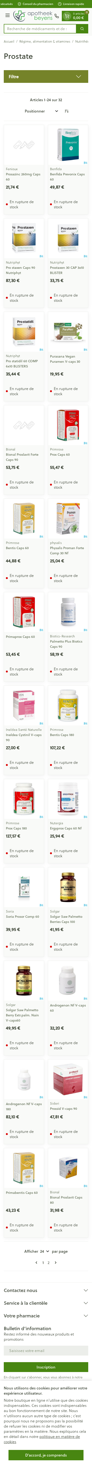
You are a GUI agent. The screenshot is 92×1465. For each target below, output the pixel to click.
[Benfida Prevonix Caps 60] (68, 145)
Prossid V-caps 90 (63, 1108)
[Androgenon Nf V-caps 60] (68, 981)
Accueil (9, 41)
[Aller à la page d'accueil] (32, 16)
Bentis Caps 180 (62, 734)
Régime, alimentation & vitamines (44, 41)
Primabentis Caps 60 (22, 1192)
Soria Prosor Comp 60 (22, 916)
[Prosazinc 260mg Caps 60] (24, 145)
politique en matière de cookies (42, 1439)
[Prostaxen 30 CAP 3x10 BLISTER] (68, 238)
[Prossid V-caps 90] (68, 1079)
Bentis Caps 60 (17, 548)
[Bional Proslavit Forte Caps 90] (24, 425)
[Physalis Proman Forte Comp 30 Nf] (68, 519)
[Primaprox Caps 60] (24, 612)
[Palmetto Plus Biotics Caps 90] (68, 612)
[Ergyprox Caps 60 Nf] (68, 799)
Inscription (46, 1367)
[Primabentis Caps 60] (24, 1168)
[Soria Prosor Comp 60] (24, 887)
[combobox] (40, 28)
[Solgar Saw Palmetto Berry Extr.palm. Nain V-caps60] (24, 981)
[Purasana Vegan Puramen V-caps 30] (68, 332)
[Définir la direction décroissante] (66, 111)
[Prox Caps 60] (68, 425)
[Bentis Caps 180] (68, 705)
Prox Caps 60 (60, 454)
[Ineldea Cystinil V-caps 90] (24, 705)
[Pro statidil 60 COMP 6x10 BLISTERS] (24, 332)
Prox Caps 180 (16, 828)
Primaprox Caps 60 (20, 636)
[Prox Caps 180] (24, 799)
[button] (46, 76)
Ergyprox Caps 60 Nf (66, 828)
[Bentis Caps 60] (24, 519)
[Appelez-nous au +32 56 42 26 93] (56, 16)
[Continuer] (54, 1262)
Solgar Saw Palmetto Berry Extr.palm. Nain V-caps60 (22, 1015)
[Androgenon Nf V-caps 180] (24, 1079)
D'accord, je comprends (46, 1455)
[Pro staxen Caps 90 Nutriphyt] (24, 238)
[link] (37, 1262)
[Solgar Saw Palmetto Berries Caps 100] (68, 887)
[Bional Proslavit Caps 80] (68, 1168)
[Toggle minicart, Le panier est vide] (67, 16)
